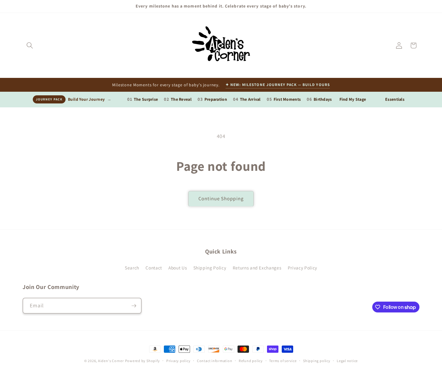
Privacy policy (178, 360)
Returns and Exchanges (257, 268)
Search (132, 268)
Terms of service (282, 360)
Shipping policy (316, 360)
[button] (30, 45)
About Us (177, 268)
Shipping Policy (209, 268)
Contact (154, 268)
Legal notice (347, 360)
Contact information (214, 360)
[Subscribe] (134, 306)
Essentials (394, 99)
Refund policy (251, 360)
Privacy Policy (302, 268)
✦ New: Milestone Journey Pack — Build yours (278, 84)
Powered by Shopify (142, 360)
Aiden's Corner (111, 360)
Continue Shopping (221, 198)
